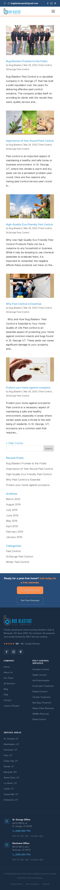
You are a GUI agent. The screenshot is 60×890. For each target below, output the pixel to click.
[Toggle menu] (53, 11)
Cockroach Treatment (43, 686)
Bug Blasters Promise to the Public (27, 61)
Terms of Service (32, 884)
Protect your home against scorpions (28, 387)
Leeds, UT (9, 788)
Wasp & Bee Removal (43, 708)
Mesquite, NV (10, 772)
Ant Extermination (41, 680)
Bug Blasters (15, 65)
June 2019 (12, 515)
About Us (8, 672)
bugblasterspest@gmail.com (24, 3)
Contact (7, 700)
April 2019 (12, 526)
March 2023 (13, 499)
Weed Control (39, 719)
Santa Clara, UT (11, 777)
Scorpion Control (40, 669)
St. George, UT (11, 738)
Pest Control (45, 65)
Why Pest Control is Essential (23, 303)
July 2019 (11, 509)
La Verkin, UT (10, 783)
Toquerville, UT (11, 794)
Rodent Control (39, 691)
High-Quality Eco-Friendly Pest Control (29, 224)
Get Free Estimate (30, 600)
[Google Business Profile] (20, 652)
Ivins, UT (8, 755)
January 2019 (14, 537)
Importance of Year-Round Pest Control (30, 140)
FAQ (6, 694)
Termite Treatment (41, 697)
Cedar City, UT (11, 761)
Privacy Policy (16, 884)
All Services (9, 683)
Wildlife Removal (40, 714)
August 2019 (13, 504)
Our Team (8, 678)
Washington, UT (11, 744)
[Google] (55, 3)
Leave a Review (11, 705)
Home (7, 667)
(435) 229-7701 (32, 590)
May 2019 (11, 520)
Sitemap (45, 884)
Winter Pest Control (17, 561)
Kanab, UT (9, 766)
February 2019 (14, 531)
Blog (6, 689)
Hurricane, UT (10, 750)
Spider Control (39, 675)
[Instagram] (51, 3)
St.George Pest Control (17, 69)
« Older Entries (14, 443)
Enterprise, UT (11, 800)
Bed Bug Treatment (41, 702)
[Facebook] (47, 3)
